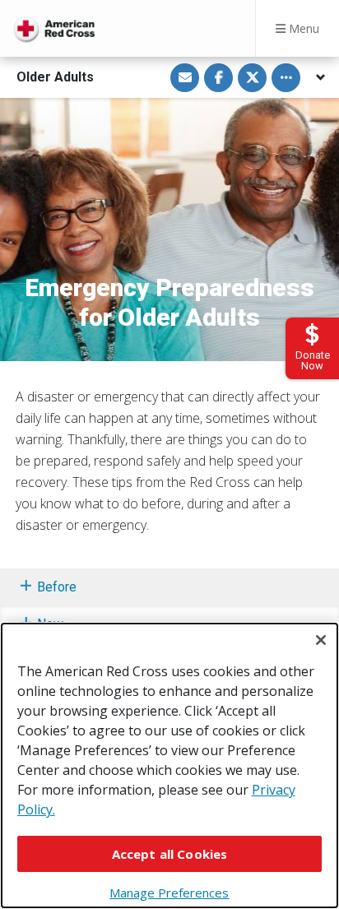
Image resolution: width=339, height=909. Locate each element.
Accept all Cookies (170, 854)
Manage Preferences (169, 892)
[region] (169, 765)
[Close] (321, 640)
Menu (302, 28)
